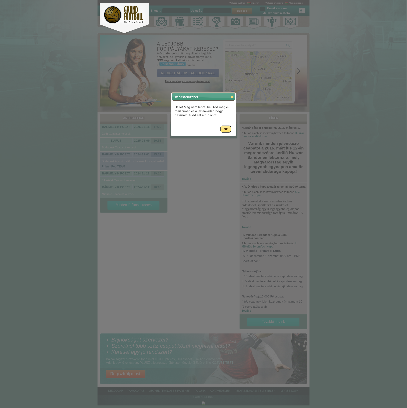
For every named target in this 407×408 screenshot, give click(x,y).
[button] (232, 97)
